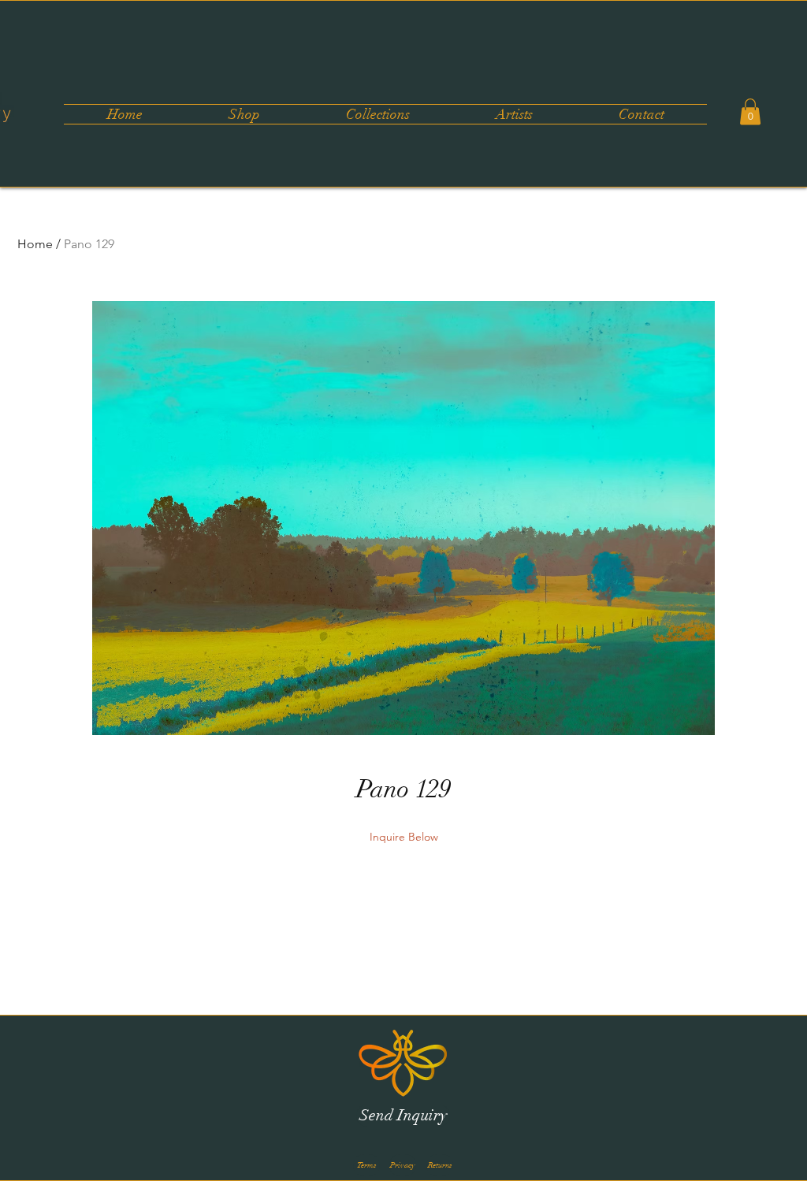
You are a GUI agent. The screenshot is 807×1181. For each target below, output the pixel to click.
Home (35, 243)
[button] (377, 114)
